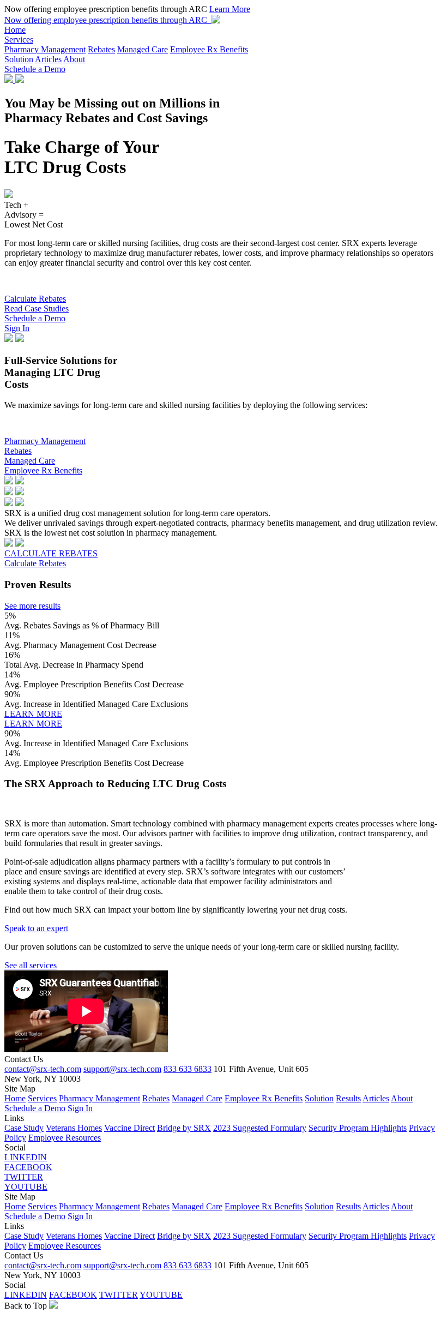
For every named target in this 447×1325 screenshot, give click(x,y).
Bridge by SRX (184, 1127)
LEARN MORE (33, 713)
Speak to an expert (36, 928)
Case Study (24, 1127)
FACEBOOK (28, 1167)
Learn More (229, 9)
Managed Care (142, 49)
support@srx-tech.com (122, 1069)
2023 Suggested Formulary (259, 1127)
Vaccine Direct (129, 1127)
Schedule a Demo (34, 69)
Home (15, 29)
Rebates (101, 49)
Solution (18, 59)
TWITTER (23, 1177)
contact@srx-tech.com (42, 1069)
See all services (30, 965)
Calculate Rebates (35, 298)
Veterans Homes (74, 1127)
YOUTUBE (25, 1186)
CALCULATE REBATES (51, 553)
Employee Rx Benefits (209, 49)
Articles (48, 59)
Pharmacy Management (45, 49)
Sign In (16, 328)
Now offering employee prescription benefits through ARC (108, 20)
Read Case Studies (36, 308)
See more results (32, 605)
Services (18, 39)
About (74, 59)
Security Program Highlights (358, 1127)
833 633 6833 (188, 1069)
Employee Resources (64, 1137)
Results (348, 1098)
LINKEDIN (25, 1157)
